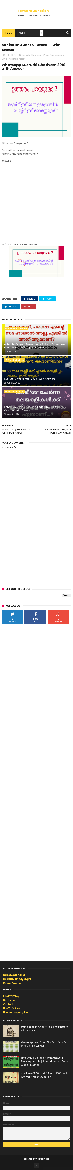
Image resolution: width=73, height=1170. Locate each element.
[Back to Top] (36, 1165)
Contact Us (10, 1004)
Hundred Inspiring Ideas (17, 1012)
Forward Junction (33, 10)
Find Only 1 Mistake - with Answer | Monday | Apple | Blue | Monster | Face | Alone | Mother (45, 1061)
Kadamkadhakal (14, 975)
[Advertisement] (36, 201)
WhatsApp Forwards (53, 55)
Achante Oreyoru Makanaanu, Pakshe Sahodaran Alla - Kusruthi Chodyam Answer (35, 345)
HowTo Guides (11, 1008)
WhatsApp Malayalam (13, 58)
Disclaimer (9, 1000)
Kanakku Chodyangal (16, 328)
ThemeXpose (42, 1159)
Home (8, 32)
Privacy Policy (11, 996)
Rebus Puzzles (12, 983)
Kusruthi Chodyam (32, 55)
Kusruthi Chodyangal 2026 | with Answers (29, 378)
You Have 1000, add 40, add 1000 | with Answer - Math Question (44, 1075)
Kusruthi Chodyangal (17, 979)
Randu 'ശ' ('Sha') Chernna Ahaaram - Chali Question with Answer (31, 408)
